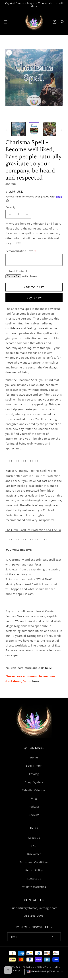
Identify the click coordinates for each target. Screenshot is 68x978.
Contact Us (34, 878)
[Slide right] (61, 130)
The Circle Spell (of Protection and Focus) (33, 530)
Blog (34, 798)
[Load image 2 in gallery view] (34, 129)
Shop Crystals (34, 782)
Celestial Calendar (34, 790)
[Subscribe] (51, 937)
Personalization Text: (20, 251)
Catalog (34, 774)
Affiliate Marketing (34, 887)
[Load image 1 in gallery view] (18, 129)
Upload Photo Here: (18, 271)
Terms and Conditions (34, 862)
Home (34, 757)
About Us (34, 837)
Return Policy (34, 870)
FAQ (34, 846)
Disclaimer (34, 854)
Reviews (34, 815)
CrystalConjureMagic (35, 967)
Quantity (10, 207)
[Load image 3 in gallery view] (49, 129)
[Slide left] (7, 130)
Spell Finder (34, 765)
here (48, 668)
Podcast (34, 806)
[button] (5, 22)
